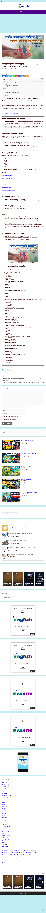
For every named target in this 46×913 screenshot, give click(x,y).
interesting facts (5, 795)
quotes (3, 813)
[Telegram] (22, 76)
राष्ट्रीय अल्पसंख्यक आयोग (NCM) (10, 89)
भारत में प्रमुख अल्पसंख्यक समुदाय (10, 87)
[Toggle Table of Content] (41, 79)
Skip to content (3, 1)
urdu (3, 833)
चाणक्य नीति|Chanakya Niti (7, 175)
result (3, 817)
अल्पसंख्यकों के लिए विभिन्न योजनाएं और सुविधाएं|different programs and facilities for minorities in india (23, 382)
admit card (4, 782)
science (4, 819)
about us (4, 864)
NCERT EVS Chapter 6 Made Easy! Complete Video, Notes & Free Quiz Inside (19, 858)
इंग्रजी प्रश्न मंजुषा (5, 839)
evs (3, 791)
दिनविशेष (4, 377)
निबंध (3, 842)
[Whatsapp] (13, 76)
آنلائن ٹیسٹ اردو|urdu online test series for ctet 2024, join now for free (21, 547)
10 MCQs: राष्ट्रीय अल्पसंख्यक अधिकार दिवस (12, 94)
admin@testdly (12, 529)
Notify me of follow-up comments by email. (12, 416)
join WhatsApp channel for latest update (10, 113)
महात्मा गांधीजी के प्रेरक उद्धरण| (7, 178)
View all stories (40, 571)
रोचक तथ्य (7, 91)
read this (5, 88)
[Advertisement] (23, 23)
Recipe (3, 815)
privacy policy (5, 862)
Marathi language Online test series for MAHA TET (19, 540)
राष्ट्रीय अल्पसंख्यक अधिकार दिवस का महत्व (12, 92)
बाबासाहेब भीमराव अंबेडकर (6, 188)
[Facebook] (4, 76)
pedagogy (4, 808)
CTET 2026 (4, 784)
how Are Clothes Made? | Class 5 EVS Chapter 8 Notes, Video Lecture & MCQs (19, 854)
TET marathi (5, 826)
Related (6, 95)
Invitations (4, 797)
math (3, 801)
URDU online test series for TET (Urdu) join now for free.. (20, 526)
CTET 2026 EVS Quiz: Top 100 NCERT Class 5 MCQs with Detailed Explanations (19, 852)
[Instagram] (17, 76)
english (4, 790)
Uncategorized (5, 832)
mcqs (3, 802)
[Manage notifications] (43, 910)
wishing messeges (6, 835)
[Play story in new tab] (23, 762)
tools (3, 830)
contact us (4, 866)
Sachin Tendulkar (5, 184)
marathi (4, 799)
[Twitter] (8, 76)
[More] (26, 76)
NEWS (3, 806)
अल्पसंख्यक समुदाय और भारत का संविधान (11, 85)
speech (3, 822)
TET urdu (4, 828)
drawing (4, 788)
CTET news (4, 786)
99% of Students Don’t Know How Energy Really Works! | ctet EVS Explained (18, 856)
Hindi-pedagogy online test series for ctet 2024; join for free (21, 554)
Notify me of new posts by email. (10, 419)
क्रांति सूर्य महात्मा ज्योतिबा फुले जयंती (8, 191)
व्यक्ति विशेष (4, 846)
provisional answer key (7, 810)
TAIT (3, 824)
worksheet (4, 837)
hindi (3, 793)
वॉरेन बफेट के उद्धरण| (5, 181)
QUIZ (3, 811)
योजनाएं (3, 844)
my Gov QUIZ (5, 804)
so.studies (4, 821)
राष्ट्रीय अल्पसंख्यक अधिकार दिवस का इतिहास (12, 84)
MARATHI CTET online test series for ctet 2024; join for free (21, 533)
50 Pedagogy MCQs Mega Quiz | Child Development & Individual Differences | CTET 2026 (21, 850)
